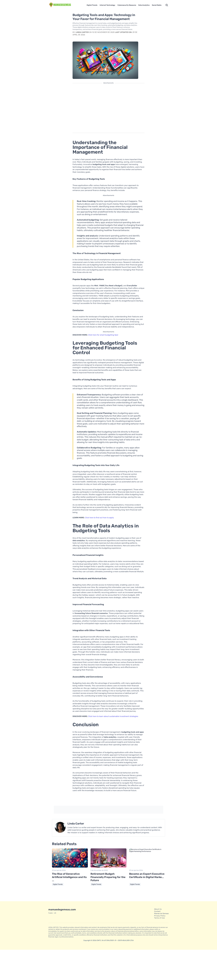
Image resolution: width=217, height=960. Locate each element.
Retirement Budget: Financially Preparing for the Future (108, 877)
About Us (158, 909)
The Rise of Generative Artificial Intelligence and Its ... (69, 877)
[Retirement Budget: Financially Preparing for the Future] (108, 867)
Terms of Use (159, 918)
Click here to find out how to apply (99, 518)
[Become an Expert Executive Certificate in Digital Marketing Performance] (147, 851)
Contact (157, 911)
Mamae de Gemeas (161, 913)
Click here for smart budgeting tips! (103, 335)
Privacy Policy (159, 916)
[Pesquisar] (166, 5)
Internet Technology (107, 5)
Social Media (156, 5)
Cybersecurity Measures (127, 5)
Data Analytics (144, 5)
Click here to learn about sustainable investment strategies (113, 716)
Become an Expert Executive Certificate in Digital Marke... (146, 875)
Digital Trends (92, 5)
